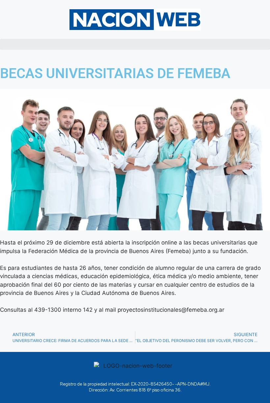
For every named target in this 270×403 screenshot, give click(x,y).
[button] (135, 44)
